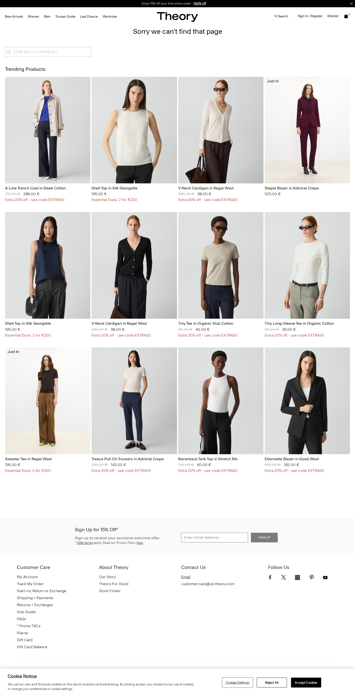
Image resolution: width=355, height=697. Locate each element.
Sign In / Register (310, 16)
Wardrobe (110, 16)
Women (33, 16)
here (139, 543)
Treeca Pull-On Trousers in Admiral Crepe (128, 459)
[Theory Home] (177, 17)
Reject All (271, 682)
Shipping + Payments (35, 598)
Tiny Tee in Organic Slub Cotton (205, 323)
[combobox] (48, 52)
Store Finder (110, 591)
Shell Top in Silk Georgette (114, 188)
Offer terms (85, 543)
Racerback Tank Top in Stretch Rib (208, 459)
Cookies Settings (237, 682)
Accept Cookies (306, 682)
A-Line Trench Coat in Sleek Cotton (35, 188)
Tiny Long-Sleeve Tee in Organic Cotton (299, 323)
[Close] (351, 3)
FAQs (21, 619)
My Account (27, 577)
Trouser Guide (65, 16)
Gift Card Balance (32, 647)
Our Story (107, 577)
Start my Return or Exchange (41, 591)
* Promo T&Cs (29, 626)
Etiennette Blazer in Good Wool (292, 459)
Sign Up (264, 537)
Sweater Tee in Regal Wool (28, 459)
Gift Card (25, 640)
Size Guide (26, 612)
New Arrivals (14, 16)
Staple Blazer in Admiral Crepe (292, 188)
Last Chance (89, 16)
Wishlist (332, 16)
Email (186, 577)
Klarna (22, 633)
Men (47, 16)
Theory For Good (113, 584)
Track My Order (30, 584)
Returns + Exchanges (35, 605)
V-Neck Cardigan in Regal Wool (206, 188)
